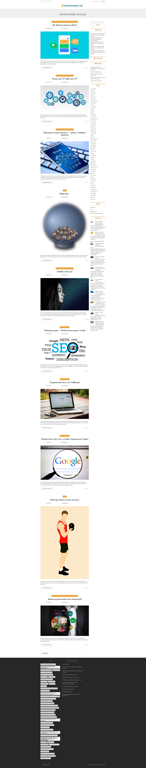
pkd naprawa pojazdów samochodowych (49, 688)
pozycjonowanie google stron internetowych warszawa (48, 693)
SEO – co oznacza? (65, 664)
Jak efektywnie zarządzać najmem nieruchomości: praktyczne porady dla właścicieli (98, 52)
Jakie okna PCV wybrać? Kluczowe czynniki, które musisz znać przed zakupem (97, 44)
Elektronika (93, 207)
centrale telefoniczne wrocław (46, 672)
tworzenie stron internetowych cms (47, 753)
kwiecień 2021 (93, 125)
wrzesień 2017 (93, 169)
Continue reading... (47, 67)
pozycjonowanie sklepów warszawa (49, 708)
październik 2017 (94, 167)
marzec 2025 (93, 96)
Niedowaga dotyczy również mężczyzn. (64, 499)
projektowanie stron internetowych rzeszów (49, 735)
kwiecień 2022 (93, 115)
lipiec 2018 (93, 149)
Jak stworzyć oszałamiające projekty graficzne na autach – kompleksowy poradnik (97, 48)
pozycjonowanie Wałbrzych (45, 727)
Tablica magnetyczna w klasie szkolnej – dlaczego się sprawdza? (100, 269)
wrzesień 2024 (93, 102)
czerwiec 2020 (93, 133)
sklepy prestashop (50, 742)
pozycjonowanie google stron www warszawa (50, 696)
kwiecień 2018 (93, 155)
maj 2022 (92, 113)
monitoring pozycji (52, 683)
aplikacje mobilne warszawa (46, 670)
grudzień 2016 (93, 187)
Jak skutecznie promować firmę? (64, 25)
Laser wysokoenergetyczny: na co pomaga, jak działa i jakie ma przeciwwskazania (97, 39)
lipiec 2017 (93, 173)
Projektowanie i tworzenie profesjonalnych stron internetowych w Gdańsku (98, 68)
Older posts (45, 653)
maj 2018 (92, 153)
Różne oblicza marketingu (95, 71)
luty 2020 (92, 137)
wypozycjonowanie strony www (45, 758)
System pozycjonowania (46, 746)
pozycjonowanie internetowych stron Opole (48, 698)
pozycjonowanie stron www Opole (48, 717)
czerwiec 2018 (93, 151)
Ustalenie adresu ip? (64, 271)
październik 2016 (94, 191)
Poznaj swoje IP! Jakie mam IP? (64, 79)
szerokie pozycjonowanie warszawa (47, 749)
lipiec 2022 (93, 111)
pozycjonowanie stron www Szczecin (48, 720)
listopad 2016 (93, 189)
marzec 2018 (93, 157)
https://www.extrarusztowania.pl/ (97, 241)
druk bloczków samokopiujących (46, 674)
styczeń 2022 (93, 117)
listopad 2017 (93, 165)
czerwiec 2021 (93, 123)
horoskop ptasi (52, 676)
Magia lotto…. (64, 193)
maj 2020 (92, 135)
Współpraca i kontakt (46, 1)
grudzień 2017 (93, 163)
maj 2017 (92, 177)
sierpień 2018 (93, 147)
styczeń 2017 (93, 185)
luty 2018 (92, 159)
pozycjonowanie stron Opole (47, 712)
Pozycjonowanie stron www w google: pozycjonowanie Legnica (64, 439)
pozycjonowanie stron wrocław (48, 714)
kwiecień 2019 (93, 143)
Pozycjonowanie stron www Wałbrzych (65, 382)
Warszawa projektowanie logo (48, 756)
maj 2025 (92, 94)
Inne (65, 190)
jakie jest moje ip (44, 681)
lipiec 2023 (93, 109)
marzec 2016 (93, 199)
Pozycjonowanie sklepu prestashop (47, 703)
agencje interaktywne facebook (48, 667)
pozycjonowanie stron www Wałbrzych (46, 722)
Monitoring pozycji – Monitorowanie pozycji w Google (64, 330)
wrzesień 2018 (93, 145)
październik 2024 (94, 100)
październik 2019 (94, 139)
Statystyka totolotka (44, 744)
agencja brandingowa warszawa (48, 664)
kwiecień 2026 (93, 92)
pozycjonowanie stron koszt (48, 710)
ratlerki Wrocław (43, 742)
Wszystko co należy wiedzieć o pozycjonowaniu (70, 677)
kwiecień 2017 (93, 179)
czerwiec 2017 (93, 175)
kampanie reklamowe (52, 681)
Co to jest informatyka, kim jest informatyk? (70, 686)
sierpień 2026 (93, 88)
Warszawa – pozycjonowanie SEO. (68, 689)
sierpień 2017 (93, 171)
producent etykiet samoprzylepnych (47, 729)
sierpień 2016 (93, 195)
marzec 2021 (93, 127)
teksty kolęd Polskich (45, 751)
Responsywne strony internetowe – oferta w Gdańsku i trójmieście (65, 133)
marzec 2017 (93, 181)
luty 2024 (92, 105)
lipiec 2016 (93, 197)
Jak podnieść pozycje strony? (96, 80)
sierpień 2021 (93, 121)
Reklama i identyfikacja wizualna (69, 21)
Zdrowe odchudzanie (99, 232)
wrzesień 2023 (93, 107)
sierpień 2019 (93, 141)
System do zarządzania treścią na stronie (69, 674)
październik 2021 (94, 119)
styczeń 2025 (93, 98)
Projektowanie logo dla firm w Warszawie (49, 732)
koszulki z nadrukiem (44, 683)
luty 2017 (92, 183)
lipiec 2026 (93, 90)
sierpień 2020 (93, 131)
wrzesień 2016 (93, 193)
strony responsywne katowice (54, 744)
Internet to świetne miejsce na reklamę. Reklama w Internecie (99, 223)
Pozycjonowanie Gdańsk (45, 690)
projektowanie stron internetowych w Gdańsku (49, 739)
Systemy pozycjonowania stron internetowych (65, 599)
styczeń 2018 (93, 161)
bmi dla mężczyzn (56, 670)
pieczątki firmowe (43, 686)
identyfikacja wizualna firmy (46, 679)
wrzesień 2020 (93, 129)
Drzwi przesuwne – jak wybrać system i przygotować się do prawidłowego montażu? (98, 35)
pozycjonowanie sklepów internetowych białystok (49, 705)
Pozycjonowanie (56, 21)
